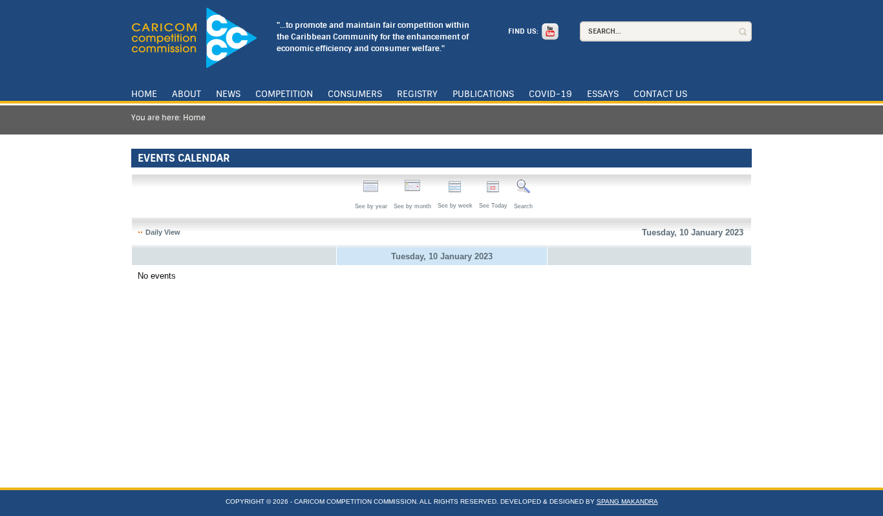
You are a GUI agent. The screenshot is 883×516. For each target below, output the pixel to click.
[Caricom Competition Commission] (194, 38)
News (228, 94)
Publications (483, 94)
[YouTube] (548, 31)
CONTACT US (660, 94)
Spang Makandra (627, 501)
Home (144, 94)
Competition (284, 94)
